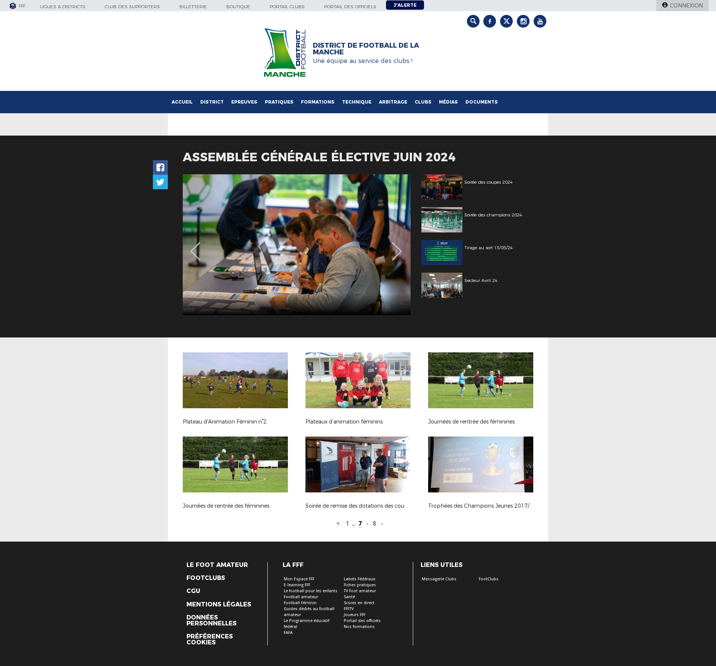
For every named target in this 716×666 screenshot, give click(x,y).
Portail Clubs (287, 6)
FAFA (288, 632)
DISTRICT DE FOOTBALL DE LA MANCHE (366, 48)
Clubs (423, 102)
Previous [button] (195, 245)
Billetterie (193, 6)
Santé (349, 596)
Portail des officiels (350, 6)
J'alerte (405, 5)
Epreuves (244, 102)
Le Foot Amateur (217, 565)
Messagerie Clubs (439, 579)
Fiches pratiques (360, 585)
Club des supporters (132, 6)
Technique (356, 102)
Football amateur (301, 596)
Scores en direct (359, 602)
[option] (297, 244)
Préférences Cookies (209, 640)
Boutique (238, 6)
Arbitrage (393, 102)
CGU (193, 591)
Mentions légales (218, 605)
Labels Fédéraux (360, 579)
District (212, 102)
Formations (318, 102)
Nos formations (359, 626)
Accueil (182, 102)
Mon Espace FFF (299, 579)
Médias (448, 102)
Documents (481, 102)
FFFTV (349, 608)
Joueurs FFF (354, 614)
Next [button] (396, 245)
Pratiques (279, 102)
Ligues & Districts (62, 6)
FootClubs (489, 579)
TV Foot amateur (360, 591)
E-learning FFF (297, 585)
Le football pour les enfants (310, 591)
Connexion (686, 5)
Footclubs (205, 578)
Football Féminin (300, 602)
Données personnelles (211, 621)
